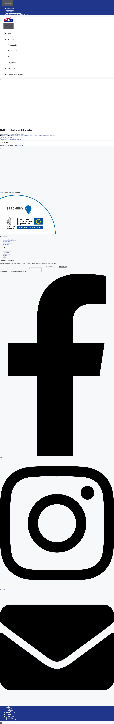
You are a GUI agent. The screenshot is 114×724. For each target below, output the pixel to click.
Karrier (10, 57)
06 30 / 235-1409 (10, 11)
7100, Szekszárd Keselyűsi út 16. (13, 13)
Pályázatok (12, 63)
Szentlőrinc (41, 135)
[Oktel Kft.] (9, 22)
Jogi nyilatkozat (7, 243)
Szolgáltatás (12, 39)
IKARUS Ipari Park (6, 137)
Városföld (52, 135)
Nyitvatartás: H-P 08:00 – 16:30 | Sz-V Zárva (17, 14)
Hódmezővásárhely (14, 135)
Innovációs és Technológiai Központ (11, 139)
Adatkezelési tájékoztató (9, 240)
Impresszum (6, 241)
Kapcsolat (12, 68)
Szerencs (46, 135)
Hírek (4, 257)
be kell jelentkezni (18, 145)
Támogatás (12, 45)
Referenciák (12, 51)
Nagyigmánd (29, 135)
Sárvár (35, 135)
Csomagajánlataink (15, 74)
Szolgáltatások (7, 251)
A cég (10, 33)
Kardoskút (23, 135)
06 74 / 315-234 (10, 10)
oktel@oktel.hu (10, 8)
